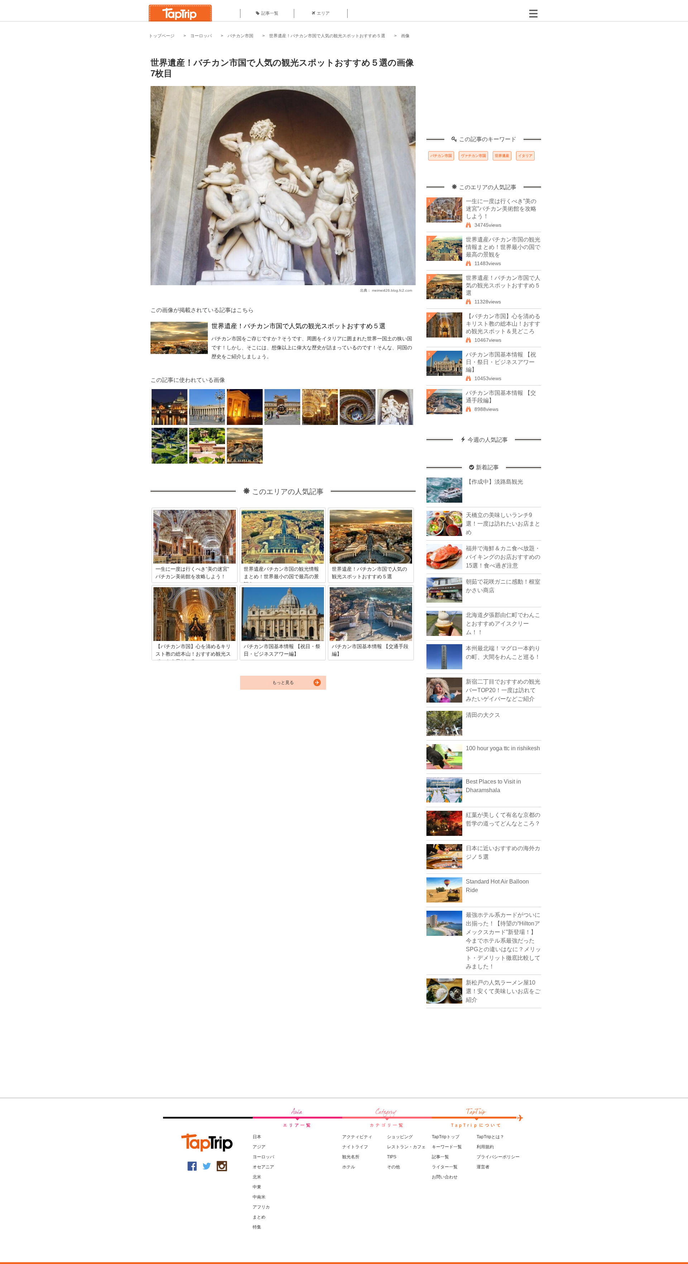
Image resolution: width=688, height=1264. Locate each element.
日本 (257, 1136)
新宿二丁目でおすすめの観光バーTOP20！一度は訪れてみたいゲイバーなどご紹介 (503, 690)
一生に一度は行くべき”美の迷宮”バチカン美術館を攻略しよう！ (501, 208)
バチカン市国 (240, 35)
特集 (257, 1227)
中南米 (259, 1197)
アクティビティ (357, 1136)
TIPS (391, 1156)
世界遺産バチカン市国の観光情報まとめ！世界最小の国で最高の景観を (503, 247)
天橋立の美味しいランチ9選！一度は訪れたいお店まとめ (503, 523)
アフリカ (261, 1207)
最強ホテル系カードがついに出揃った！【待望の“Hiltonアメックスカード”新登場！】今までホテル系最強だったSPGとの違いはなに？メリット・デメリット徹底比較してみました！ (503, 940)
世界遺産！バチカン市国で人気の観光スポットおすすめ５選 (327, 35)
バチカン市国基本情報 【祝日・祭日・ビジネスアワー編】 (501, 362)
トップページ (162, 35)
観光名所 (350, 1156)
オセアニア (263, 1166)
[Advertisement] (483, 91)
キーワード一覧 (447, 1146)
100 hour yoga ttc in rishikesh (503, 748)
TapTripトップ (445, 1136)
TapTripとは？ (490, 1136)
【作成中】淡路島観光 (494, 482)
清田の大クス (483, 715)
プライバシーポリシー (498, 1156)
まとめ (259, 1217)
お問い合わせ (445, 1176)
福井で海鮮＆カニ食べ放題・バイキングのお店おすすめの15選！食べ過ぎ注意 (503, 557)
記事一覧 (269, 13)
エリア (323, 13)
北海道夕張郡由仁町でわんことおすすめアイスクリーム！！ (503, 623)
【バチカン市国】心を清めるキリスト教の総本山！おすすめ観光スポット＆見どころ (503, 323)
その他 (393, 1166)
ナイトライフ (355, 1146)
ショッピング (400, 1136)
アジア (259, 1146)
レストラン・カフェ (406, 1146)
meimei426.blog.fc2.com (392, 290)
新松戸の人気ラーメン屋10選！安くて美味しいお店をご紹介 (503, 991)
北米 (257, 1176)
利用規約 (485, 1146)
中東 (257, 1186)
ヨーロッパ (201, 35)
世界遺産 (502, 156)
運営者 (483, 1166)
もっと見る (283, 682)
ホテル (348, 1166)
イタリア (525, 156)
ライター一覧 (445, 1166)
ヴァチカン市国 (473, 156)
